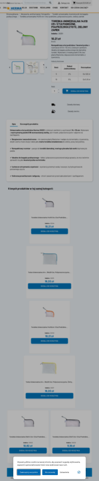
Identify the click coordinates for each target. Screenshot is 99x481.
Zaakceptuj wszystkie (29, 472)
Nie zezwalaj (50, 472)
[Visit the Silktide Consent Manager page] (79, 472)
